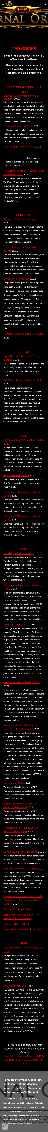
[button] (3, 3)
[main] (24, 61)
